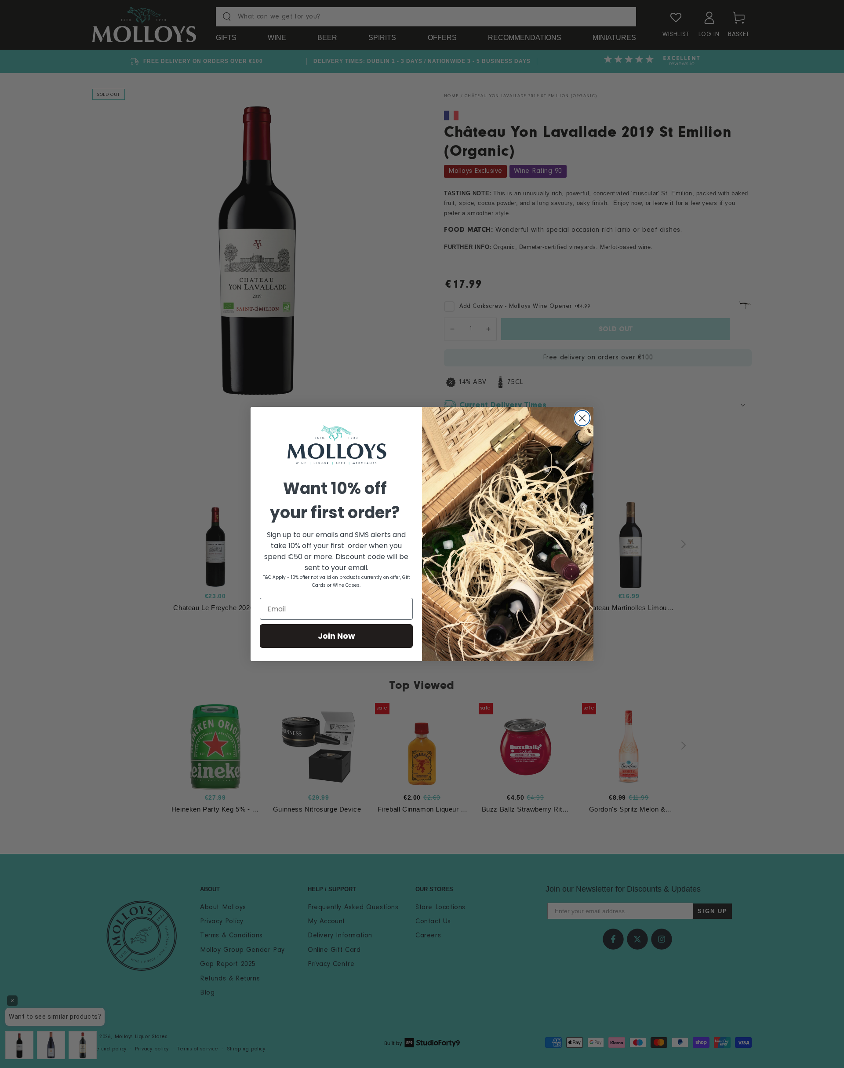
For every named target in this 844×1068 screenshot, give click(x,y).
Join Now (336, 635)
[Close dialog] (582, 418)
